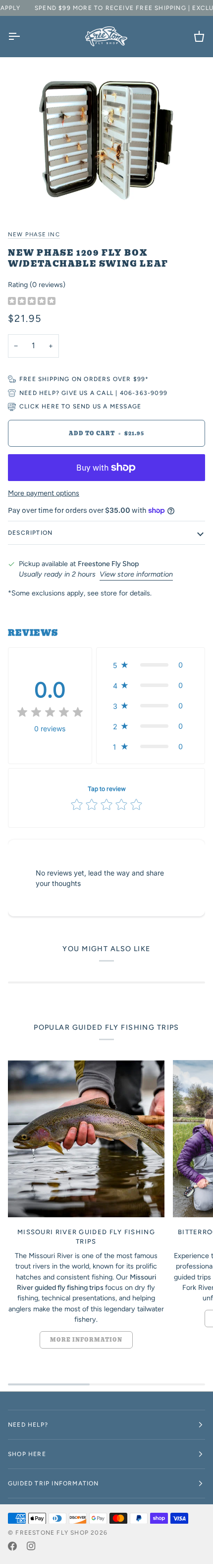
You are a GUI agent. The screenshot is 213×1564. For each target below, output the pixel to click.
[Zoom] (106, 138)
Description (30, 532)
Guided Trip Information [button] (53, 1483)
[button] (151, 665)
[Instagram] (31, 1546)
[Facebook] (12, 1546)
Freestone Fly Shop (52, 1532)
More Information (86, 1340)
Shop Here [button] (27, 1454)
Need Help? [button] (28, 1424)
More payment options (43, 493)
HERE (50, 406)
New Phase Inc (34, 234)
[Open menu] (23, 36)
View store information (136, 574)
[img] (31, 301)
